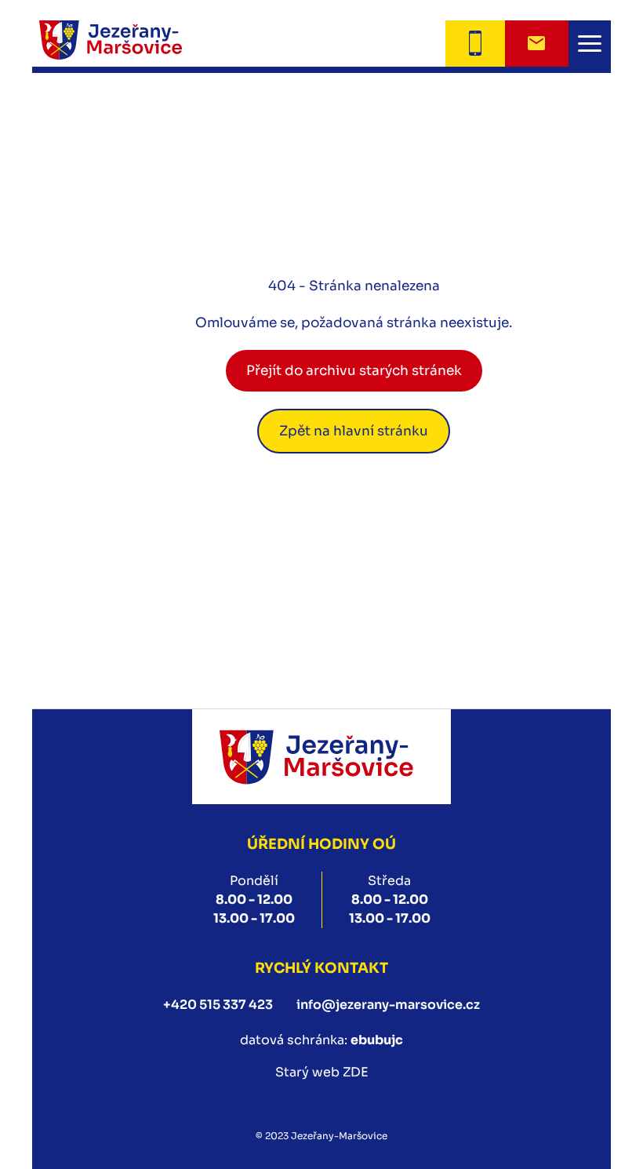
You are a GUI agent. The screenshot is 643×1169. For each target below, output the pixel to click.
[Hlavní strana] (130, 43)
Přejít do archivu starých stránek (354, 370)
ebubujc (377, 1040)
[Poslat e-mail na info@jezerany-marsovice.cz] (537, 43)
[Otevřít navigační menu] (590, 43)
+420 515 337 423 (218, 1004)
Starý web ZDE (322, 1072)
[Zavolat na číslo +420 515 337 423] (474, 43)
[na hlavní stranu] (321, 756)
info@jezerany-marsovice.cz (388, 1004)
